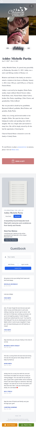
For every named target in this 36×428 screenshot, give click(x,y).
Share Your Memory (10, 240)
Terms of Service (22, 420)
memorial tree (22, 147)
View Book (8, 216)
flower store (15, 150)
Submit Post (18, 268)
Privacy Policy (13, 420)
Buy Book (17, 216)
